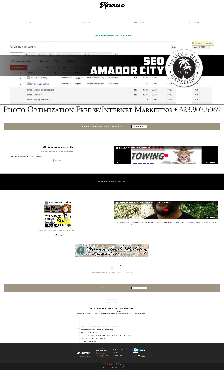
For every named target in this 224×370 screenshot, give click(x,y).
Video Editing (115, 352)
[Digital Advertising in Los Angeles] (116, 364)
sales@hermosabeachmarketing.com (103, 355)
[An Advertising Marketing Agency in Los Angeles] (103, 364)
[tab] (112, 318)
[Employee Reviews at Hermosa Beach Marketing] (119, 364)
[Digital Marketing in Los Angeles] (105, 364)
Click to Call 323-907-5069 (139, 126)
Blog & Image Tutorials (117, 355)
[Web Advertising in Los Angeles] (121, 364)
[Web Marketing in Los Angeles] (110, 364)
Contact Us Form (102, 356)
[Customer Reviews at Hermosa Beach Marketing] (123, 364)
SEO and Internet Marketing (118, 349)
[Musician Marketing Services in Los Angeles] (114, 364)
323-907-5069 (58, 160)
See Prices (57, 234)
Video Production (116, 351)
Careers (97, 356)
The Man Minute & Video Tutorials (119, 357)
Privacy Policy (122, 367)
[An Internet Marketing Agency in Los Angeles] (107, 364)
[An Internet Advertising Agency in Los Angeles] (112, 364)
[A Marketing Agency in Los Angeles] (101, 364)
